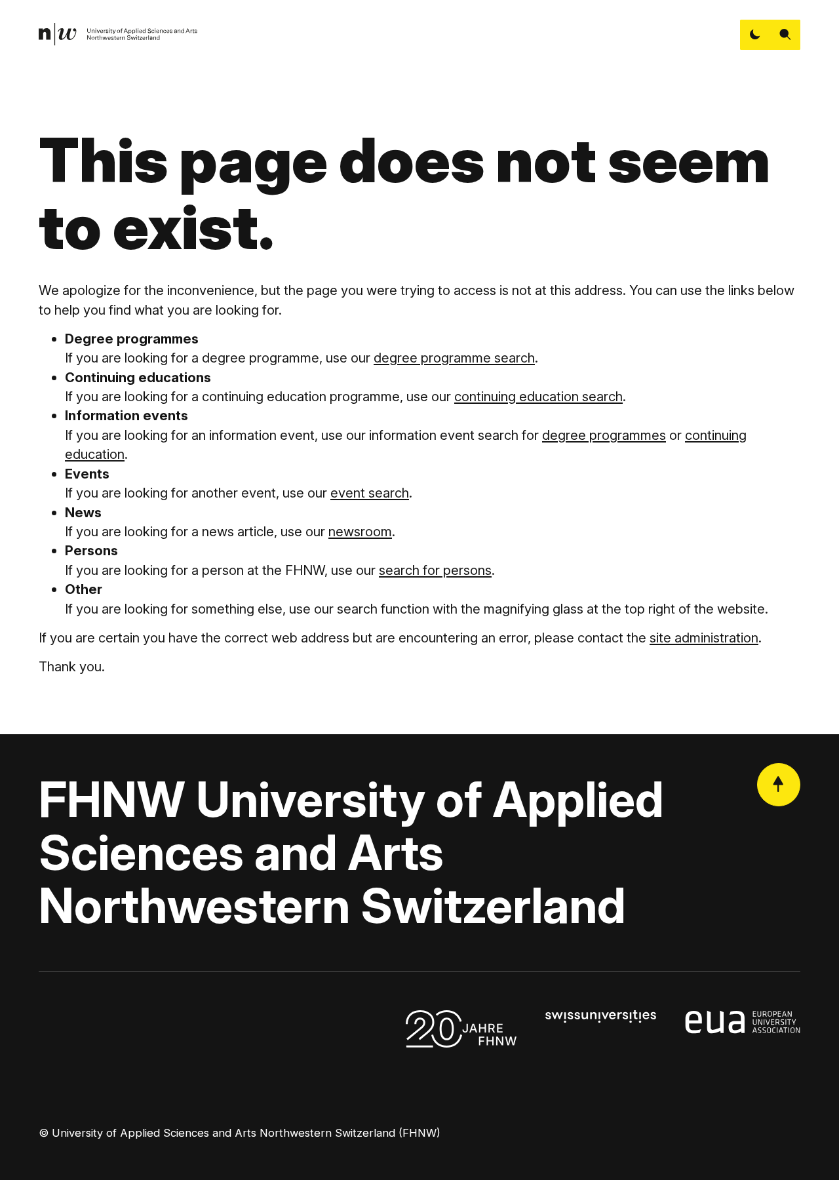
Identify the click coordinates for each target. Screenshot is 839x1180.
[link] (118, 34)
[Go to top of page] (778, 784)
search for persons (435, 570)
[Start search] (785, 35)
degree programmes (604, 435)
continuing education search (538, 396)
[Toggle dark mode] (755, 35)
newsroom (360, 531)
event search (369, 492)
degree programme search (454, 357)
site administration (704, 637)
